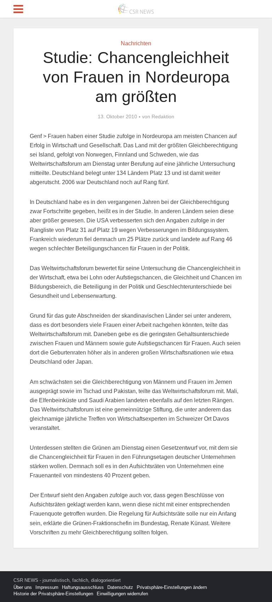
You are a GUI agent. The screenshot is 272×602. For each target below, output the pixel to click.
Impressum (46, 587)
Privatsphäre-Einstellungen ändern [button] (172, 587)
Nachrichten (136, 43)
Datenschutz (120, 587)
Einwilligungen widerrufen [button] (122, 593)
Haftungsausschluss (83, 587)
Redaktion (163, 116)
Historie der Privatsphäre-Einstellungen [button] (53, 593)
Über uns (22, 587)
